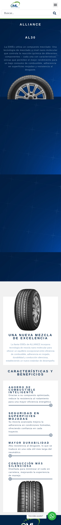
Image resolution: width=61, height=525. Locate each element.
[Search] (56, 13)
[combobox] (27, 13)
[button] (55, 4)
